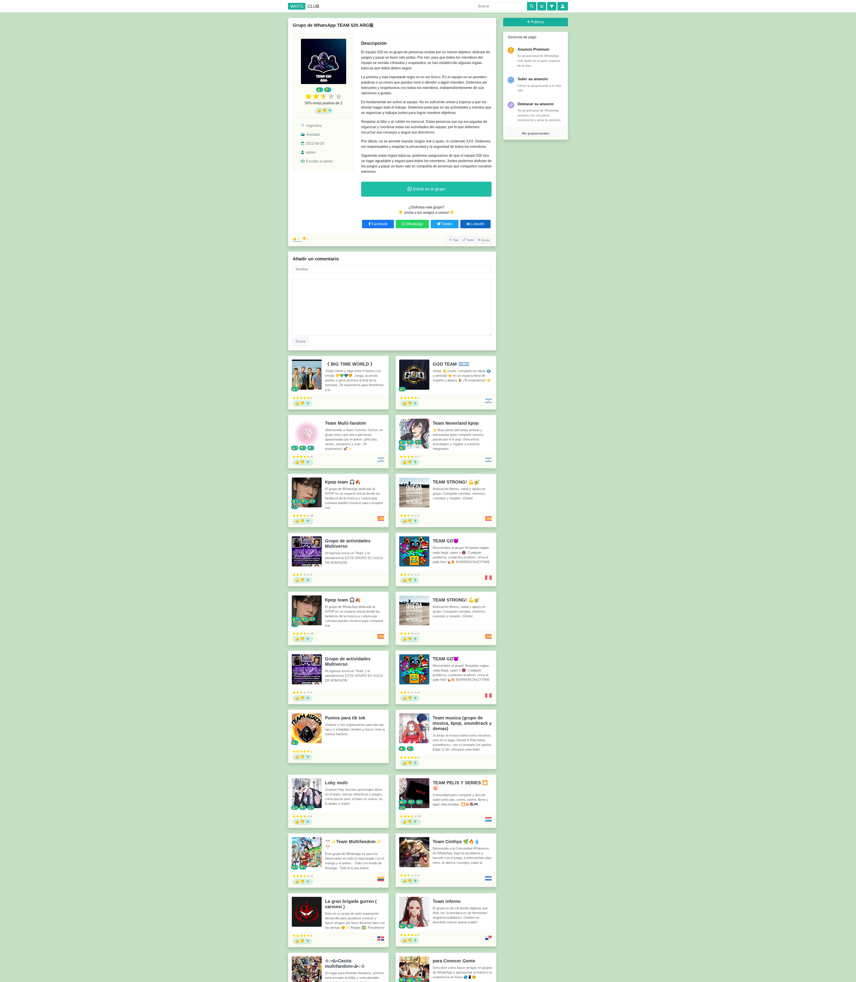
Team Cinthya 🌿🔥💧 (456, 841)
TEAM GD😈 (446, 540)
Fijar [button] (455, 240)
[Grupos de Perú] (488, 577)
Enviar (301, 341)
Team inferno (447, 901)
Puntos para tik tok (345, 717)
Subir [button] (470, 240)
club (304, 6)
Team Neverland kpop (456, 423)
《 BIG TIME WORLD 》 (350, 364)
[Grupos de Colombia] (380, 879)
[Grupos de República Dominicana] (380, 938)
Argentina (314, 126)
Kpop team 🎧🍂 (342, 482)
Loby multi (336, 782)
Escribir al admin (319, 161)
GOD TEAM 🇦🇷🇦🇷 (451, 364)
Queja (485, 240)
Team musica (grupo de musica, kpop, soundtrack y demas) (462, 723)
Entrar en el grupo (428, 189)
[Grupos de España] (380, 518)
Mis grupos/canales (535, 133)
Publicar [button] (537, 22)
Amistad (312, 134)
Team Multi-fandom (345, 423)
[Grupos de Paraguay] (488, 819)
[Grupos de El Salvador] (488, 878)
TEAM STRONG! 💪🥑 (456, 482)
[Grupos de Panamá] (488, 938)
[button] (551, 6)
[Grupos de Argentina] (488, 401)
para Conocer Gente (454, 960)
